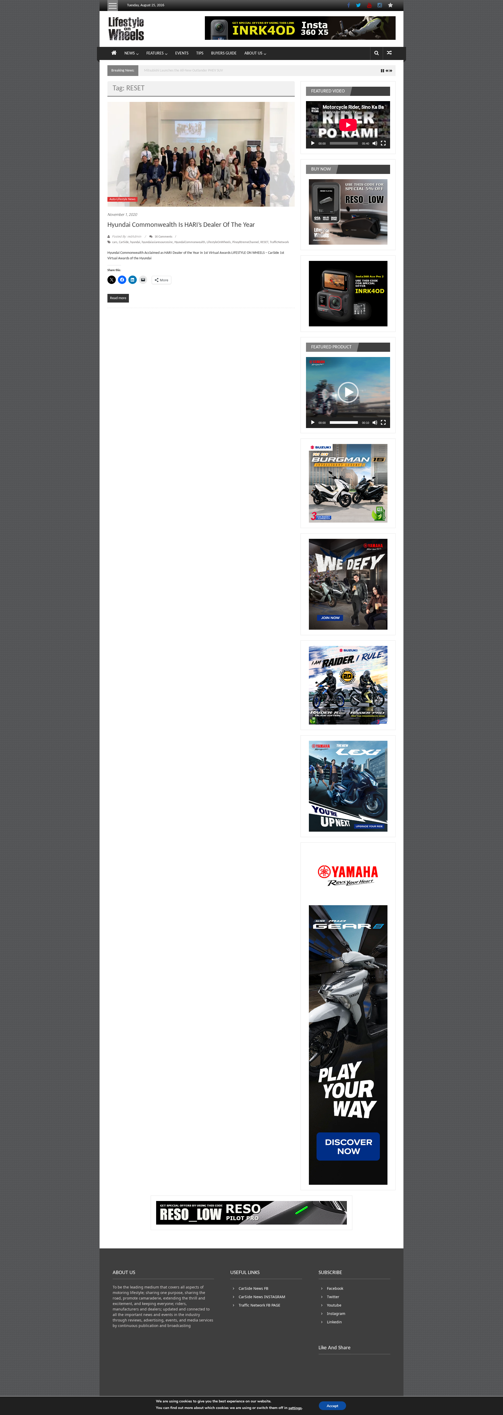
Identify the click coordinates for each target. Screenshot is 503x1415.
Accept (332, 1405)
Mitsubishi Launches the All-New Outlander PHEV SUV (183, 71)
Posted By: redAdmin (126, 236)
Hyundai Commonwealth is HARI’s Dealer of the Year (181, 225)
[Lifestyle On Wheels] (114, 53)
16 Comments (163, 236)
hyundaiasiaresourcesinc (157, 242)
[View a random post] (389, 53)
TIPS (199, 53)
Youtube (334, 1305)
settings (295, 1408)
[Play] (312, 143)
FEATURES (154, 53)
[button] (348, 392)
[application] (348, 125)
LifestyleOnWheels (219, 242)
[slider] (344, 422)
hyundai (135, 242)
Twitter (333, 1296)
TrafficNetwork (279, 242)
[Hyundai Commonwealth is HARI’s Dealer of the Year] (201, 154)
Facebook (335, 1288)
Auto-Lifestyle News (122, 199)
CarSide (124, 242)
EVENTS (181, 53)
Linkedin (334, 1321)
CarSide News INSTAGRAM (262, 1296)
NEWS (129, 53)
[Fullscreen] (383, 143)
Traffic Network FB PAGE (259, 1305)
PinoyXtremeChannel (245, 242)
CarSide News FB (253, 1288)
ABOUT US (253, 53)
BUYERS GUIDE (224, 53)
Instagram (336, 1313)
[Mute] (375, 143)
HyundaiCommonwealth (189, 242)
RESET (264, 242)
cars (114, 242)
